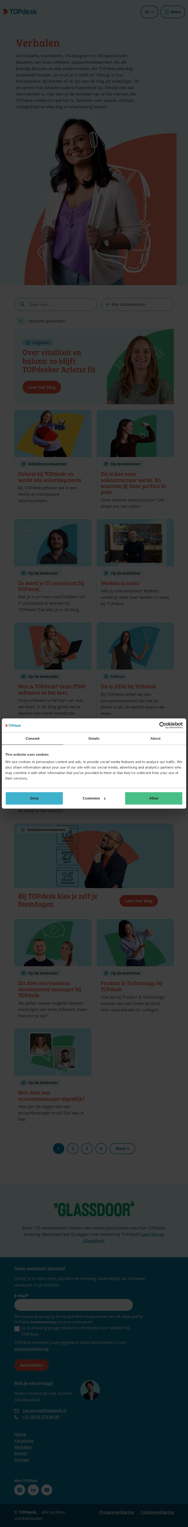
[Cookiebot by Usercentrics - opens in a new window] (163, 725)
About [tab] (155, 738)
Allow (153, 798)
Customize (91, 798)
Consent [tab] (32, 738)
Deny (34, 798)
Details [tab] (94, 738)
